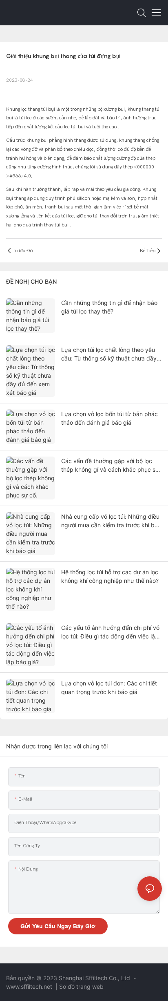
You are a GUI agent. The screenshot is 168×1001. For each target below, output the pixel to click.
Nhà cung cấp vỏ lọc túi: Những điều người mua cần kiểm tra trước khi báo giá (111, 521)
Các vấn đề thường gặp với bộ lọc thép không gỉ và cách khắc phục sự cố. (110, 465)
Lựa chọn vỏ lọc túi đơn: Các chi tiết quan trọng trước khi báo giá (109, 687)
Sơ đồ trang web (81, 986)
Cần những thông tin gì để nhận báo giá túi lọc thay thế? (109, 307)
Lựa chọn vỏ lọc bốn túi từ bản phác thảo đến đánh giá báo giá (109, 418)
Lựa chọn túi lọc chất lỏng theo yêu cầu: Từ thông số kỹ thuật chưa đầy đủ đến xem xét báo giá (109, 354)
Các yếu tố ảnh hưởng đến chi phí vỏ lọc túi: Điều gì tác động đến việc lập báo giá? (110, 632)
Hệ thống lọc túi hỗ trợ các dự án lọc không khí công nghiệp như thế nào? (110, 576)
